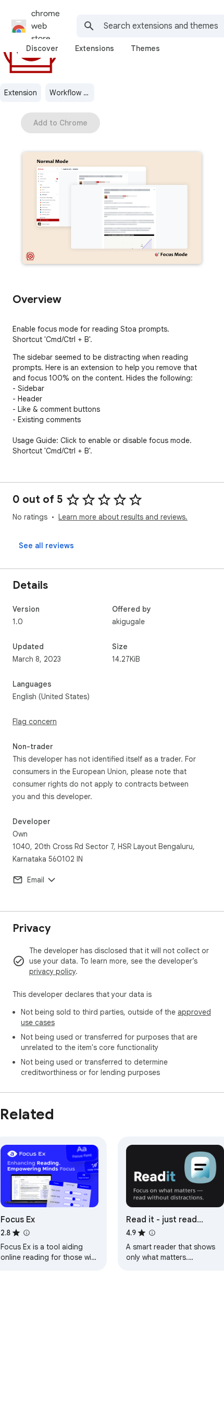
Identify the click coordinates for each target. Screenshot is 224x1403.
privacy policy (52, 971)
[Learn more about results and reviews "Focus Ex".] (26, 1232)
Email (35, 879)
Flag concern (35, 721)
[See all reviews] (46, 545)
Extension (20, 92)
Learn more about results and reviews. (123, 517)
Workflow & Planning (71, 92)
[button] (112, 209)
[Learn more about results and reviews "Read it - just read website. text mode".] (152, 1232)
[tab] (42, 48)
